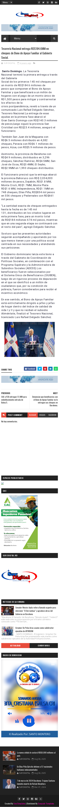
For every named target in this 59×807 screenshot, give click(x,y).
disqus (42, 415)
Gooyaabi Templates (46, 803)
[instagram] (52, 2)
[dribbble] (47, 2)
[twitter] (43, 2)
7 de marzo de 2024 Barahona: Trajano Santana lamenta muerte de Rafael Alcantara (36, 782)
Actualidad (15, 645)
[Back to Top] (40, 799)
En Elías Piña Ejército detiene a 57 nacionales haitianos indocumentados (34, 768)
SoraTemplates (19, 803)
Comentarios (44, 645)
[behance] (56, 2)
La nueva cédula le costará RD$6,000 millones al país (36, 754)
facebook (52, 415)
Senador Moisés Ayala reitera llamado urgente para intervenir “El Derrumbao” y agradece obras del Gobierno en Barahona (35, 611)
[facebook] (39, 2)
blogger (32, 415)
